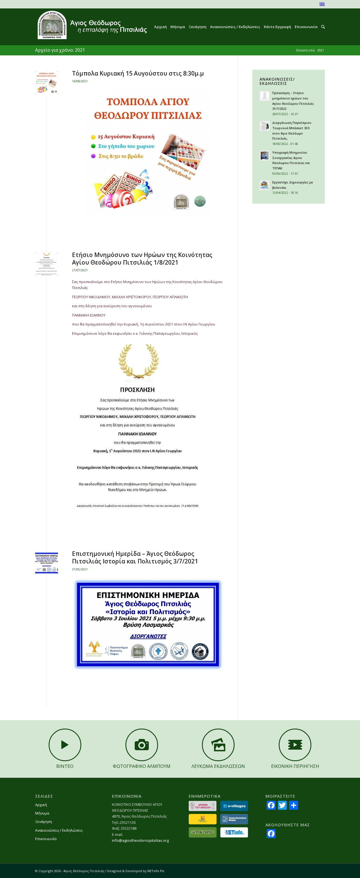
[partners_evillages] (234, 806)
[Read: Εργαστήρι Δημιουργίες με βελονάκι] (265, 185)
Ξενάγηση (43, 821)
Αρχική (41, 804)
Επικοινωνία (46, 838)
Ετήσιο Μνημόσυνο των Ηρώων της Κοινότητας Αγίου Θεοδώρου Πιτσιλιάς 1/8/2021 (142, 258)
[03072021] (46, 563)
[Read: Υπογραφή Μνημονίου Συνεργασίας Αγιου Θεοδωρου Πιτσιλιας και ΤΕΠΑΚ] (265, 156)
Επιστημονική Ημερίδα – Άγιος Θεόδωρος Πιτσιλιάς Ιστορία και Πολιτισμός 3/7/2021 (135, 557)
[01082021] (46, 264)
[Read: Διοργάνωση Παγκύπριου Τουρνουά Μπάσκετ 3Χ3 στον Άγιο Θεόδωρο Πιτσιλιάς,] (265, 126)
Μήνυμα (42, 813)
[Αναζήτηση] (321, 26)
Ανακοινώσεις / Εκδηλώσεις (59, 830)
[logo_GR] (91, 26)
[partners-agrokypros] (203, 832)
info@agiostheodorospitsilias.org (140, 840)
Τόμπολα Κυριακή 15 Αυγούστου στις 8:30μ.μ (138, 73)
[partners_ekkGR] (234, 819)
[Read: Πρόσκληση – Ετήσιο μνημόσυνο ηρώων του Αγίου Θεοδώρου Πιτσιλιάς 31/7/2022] (265, 96)
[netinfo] (234, 832)
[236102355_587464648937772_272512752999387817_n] (46, 82)
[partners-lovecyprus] (203, 819)
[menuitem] (158, 26)
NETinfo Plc (156, 871)
